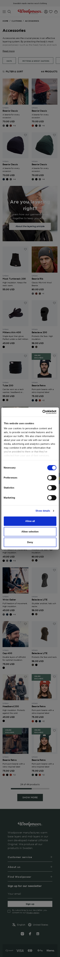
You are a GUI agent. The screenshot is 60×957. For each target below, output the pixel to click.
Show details (43, 510)
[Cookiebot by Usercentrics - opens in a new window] (42, 412)
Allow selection (30, 531)
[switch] (51, 477)
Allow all (30, 521)
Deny (30, 542)
